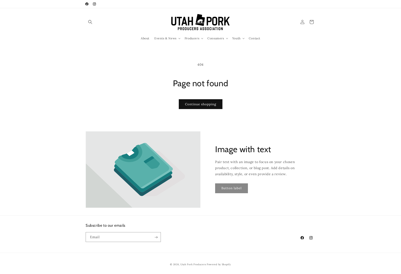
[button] (90, 22)
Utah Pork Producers (193, 264)
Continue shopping (200, 104)
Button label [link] (231, 188)
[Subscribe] (156, 237)
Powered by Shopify (219, 264)
